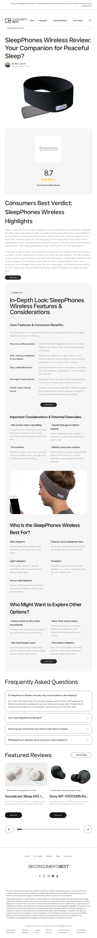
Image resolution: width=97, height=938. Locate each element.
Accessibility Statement (81, 931)
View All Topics (81, 755)
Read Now (13, 815)
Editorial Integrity (25, 931)
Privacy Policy (37, 931)
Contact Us (67, 856)
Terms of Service (49, 931)
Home (32, 20)
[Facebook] (40, 876)
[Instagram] (44, 876)
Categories (42, 20)
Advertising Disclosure (10, 931)
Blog (58, 856)
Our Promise (78, 20)
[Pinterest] (53, 876)
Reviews (49, 856)
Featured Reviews (60, 20)
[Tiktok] (57, 876)
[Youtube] (48, 876)
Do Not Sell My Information (63, 931)
